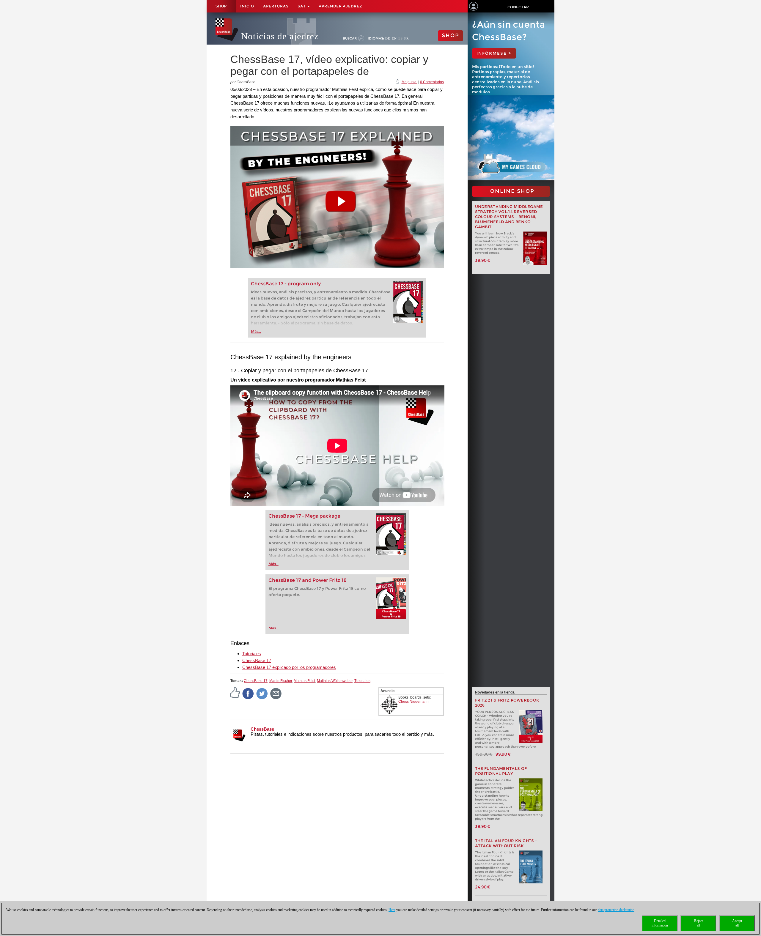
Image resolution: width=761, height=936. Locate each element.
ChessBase (262, 729)
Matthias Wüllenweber (335, 681)
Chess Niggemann (413, 701)
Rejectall (698, 923)
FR (406, 38)
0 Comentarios (432, 82)
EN (394, 38)
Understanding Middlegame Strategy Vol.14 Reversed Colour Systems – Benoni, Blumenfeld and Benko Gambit (509, 216)
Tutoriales (251, 653)
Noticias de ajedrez (280, 36)
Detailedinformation (660, 923)
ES (400, 38)
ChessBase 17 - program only (286, 283)
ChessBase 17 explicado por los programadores (289, 667)
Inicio (247, 6)
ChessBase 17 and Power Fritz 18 (307, 580)
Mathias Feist (304, 681)
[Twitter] (262, 693)
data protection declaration (616, 910)
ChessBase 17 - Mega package (304, 516)
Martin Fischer (280, 681)
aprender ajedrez (340, 6)
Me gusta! (409, 82)
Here (392, 910)
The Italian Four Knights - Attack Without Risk (506, 843)
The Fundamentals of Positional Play (501, 771)
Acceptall (737, 923)
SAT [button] (302, 6)
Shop (221, 6)
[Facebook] (248, 693)
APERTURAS (276, 6)
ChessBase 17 (256, 660)
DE (387, 38)
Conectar (518, 7)
